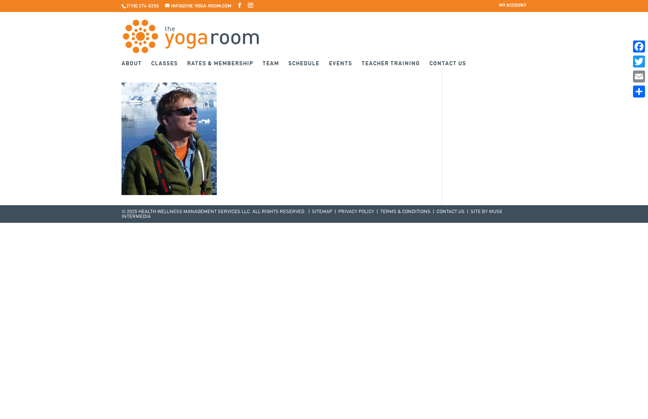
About (132, 64)
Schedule (304, 64)
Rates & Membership (220, 64)
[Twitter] (639, 61)
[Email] (639, 76)
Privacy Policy (356, 211)
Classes (164, 64)
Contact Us (447, 64)
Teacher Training (391, 64)
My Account (512, 5)
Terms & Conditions (405, 211)
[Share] (639, 91)
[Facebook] (639, 46)
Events (340, 64)
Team (270, 64)
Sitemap (322, 211)
